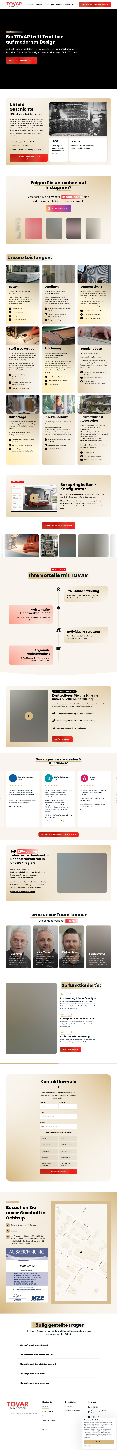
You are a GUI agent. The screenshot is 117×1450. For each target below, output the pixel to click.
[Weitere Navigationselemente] (73, 4)
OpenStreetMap (93, 1300)
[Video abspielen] (34, 498)
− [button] (57, 1209)
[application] (81, 1252)
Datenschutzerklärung (90, 1446)
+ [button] (57, 1206)
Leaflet (86, 1300)
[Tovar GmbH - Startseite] (14, 4)
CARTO (105, 1300)
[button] (81, 1252)
